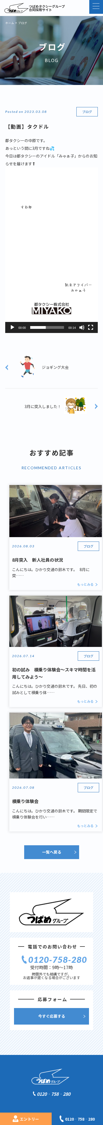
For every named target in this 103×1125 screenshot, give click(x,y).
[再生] (12, 327)
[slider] (47, 327)
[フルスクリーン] (90, 327)
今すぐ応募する (51, 1016)
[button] (52, 250)
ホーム (9, 23)
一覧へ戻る (51, 852)
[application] (51, 250)
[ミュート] (82, 327)
